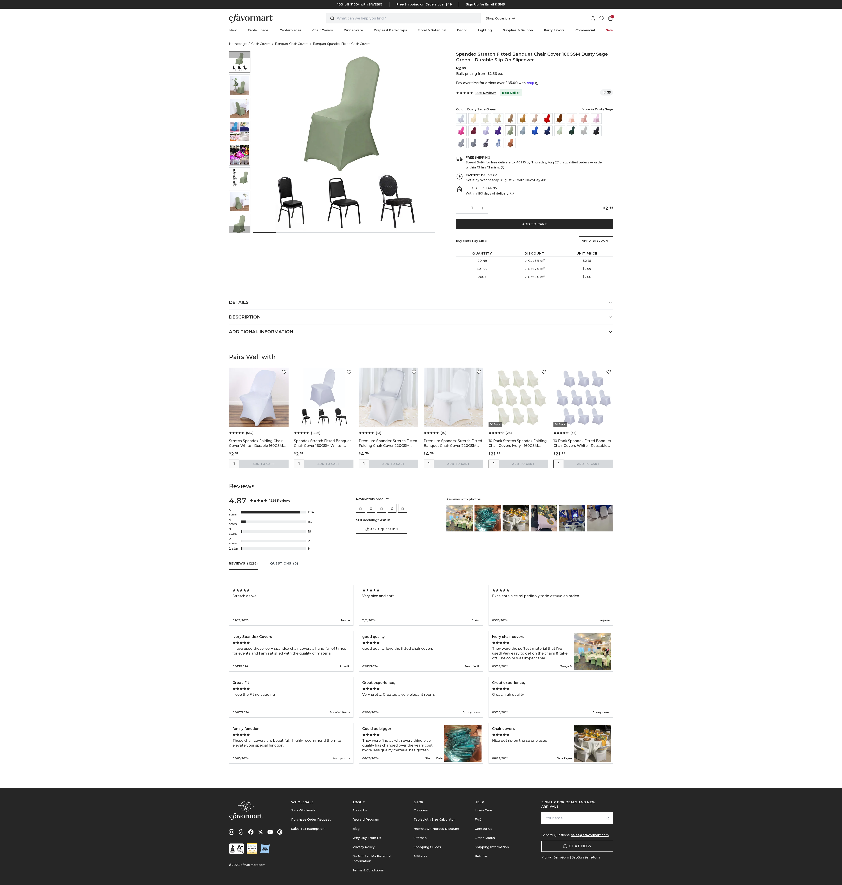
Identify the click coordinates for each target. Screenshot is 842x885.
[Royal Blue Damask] (498, 143)
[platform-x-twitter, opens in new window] (260, 832)
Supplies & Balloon (518, 30)
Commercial (585, 30)
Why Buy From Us (366, 838)
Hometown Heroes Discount (436, 829)
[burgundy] (473, 131)
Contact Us (483, 829)
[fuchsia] (461, 131)
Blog (356, 829)
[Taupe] (510, 118)
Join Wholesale (303, 810)
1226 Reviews (485, 93)
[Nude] (535, 118)
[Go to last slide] (239, 54)
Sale (609, 30)
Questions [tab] (284, 563)
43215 (521, 162)
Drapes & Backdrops (390, 30)
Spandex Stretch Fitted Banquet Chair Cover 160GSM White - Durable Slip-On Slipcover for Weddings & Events (322, 443)
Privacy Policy (363, 847)
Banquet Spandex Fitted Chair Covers (341, 44)
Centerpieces (290, 30)
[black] (596, 131)
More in (597, 109)
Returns (481, 856)
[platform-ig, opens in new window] (231, 832)
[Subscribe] (607, 818)
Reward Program (365, 819)
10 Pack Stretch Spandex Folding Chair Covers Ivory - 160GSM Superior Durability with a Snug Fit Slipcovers (518, 443)
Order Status (485, 838)
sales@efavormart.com (590, 835)
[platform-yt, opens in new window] (270, 832)
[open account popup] (593, 18)
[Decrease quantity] (461, 208)
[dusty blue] (522, 131)
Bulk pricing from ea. (479, 74)
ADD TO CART (534, 224)
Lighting (485, 30)
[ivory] (486, 118)
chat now (580, 846)
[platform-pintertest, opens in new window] (279, 832)
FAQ (478, 819)
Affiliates (420, 856)
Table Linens (258, 30)
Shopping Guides (427, 847)
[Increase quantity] (482, 208)
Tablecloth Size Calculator (434, 819)
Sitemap (420, 838)
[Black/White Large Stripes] (486, 143)
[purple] (498, 131)
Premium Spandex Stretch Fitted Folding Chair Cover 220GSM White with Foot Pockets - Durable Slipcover (388, 443)
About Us (359, 810)
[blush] (572, 118)
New (233, 30)
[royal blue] (535, 131)
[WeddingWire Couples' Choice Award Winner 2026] (252, 848)
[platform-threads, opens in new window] (241, 832)
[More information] (502, 167)
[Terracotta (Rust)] (510, 143)
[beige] (473, 118)
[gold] (522, 118)
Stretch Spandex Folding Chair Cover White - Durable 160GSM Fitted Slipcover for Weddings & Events (257, 443)
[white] (461, 118)
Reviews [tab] (243, 563)
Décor (462, 30)
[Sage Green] (559, 131)
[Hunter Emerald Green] (572, 131)
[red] (547, 118)
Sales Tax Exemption (308, 829)
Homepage (238, 44)
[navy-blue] (547, 131)
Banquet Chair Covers (291, 44)
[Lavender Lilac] (486, 131)
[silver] (584, 131)
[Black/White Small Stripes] (461, 143)
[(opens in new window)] (236, 848)
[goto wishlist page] (601, 18)
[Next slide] (239, 229)
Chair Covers (322, 30)
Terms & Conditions (368, 870)
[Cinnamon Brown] (559, 118)
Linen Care (483, 810)
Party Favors (554, 30)
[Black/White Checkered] (473, 143)
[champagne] (498, 118)
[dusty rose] (584, 118)
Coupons (421, 810)
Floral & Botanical (432, 30)
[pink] (596, 118)
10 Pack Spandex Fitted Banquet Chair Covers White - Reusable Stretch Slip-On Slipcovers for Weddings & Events (582, 443)
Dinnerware (353, 30)
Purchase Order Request (311, 819)
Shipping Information (492, 847)
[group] (239, 62)
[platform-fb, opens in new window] (250, 832)
